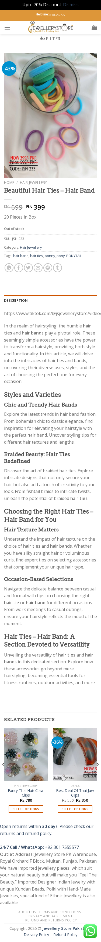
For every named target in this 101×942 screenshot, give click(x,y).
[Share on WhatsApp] (9, 267)
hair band (21, 255)
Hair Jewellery (33, 182)
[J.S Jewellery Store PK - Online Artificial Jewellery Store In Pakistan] (51, 27)
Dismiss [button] (71, 5)
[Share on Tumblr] (57, 267)
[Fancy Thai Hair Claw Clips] (26, 754)
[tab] (50, 300)
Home (9, 182)
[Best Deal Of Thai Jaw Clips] (75, 754)
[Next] (97, 775)
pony (61, 255)
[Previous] (3, 775)
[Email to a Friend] (38, 267)
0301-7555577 (57, 15)
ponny (50, 255)
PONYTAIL (74, 255)
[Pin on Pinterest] (47, 267)
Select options (26, 809)
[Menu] (7, 27)
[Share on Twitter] (28, 267)
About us (27, 912)
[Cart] (94, 27)
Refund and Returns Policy (51, 920)
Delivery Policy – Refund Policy (50, 934)
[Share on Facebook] (18, 267)
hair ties (36, 255)
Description (16, 300)
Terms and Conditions (60, 912)
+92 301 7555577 (62, 847)
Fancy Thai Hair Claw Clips (26, 793)
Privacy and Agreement (51, 916)
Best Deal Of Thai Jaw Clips (75, 793)
